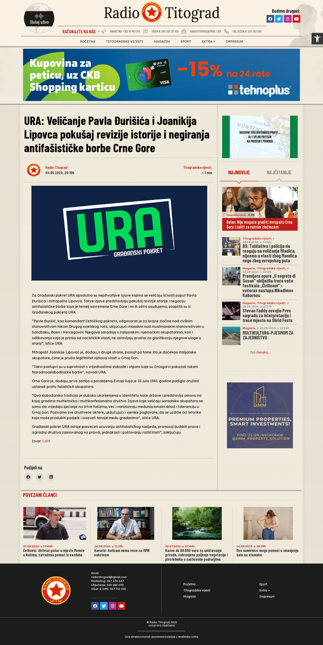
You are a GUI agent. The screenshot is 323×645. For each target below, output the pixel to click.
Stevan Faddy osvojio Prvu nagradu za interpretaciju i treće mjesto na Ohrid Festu (267, 315)
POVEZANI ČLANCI (40, 495)
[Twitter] (279, 19)
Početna (87, 41)
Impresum (234, 41)
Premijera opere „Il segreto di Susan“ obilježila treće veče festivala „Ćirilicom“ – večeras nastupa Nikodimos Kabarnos (269, 285)
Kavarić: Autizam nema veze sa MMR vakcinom (122, 552)
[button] (317, 38)
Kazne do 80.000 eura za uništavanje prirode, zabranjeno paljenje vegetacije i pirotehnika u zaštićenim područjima (196, 555)
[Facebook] (270, 19)
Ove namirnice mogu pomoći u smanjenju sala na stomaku (267, 552)
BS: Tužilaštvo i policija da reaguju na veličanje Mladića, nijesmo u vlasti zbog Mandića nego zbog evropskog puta (270, 253)
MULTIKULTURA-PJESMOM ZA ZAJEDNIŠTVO (268, 335)
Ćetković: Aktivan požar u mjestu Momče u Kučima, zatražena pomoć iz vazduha (54, 552)
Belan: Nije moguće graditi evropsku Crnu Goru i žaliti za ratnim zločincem (259, 224)
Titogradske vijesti (124, 41)
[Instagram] (288, 19)
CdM (46, 441)
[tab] (239, 172)
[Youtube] (296, 19)
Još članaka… (260, 352)
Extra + (208, 41)
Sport (186, 41)
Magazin (162, 41)
